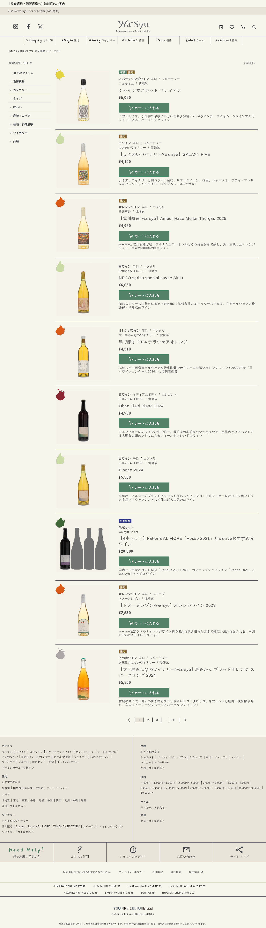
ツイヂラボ (89, 826)
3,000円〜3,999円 (214, 782)
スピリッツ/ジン (100, 756)
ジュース (23, 761)
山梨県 (17, 787)
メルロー (236, 757)
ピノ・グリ (221, 757)
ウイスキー (8, 761)
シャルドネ (147, 757)
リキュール (80, 756)
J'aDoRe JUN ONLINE (105, 886)
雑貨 (51, 761)
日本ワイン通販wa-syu (20, 51)
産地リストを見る (12, 806)
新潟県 (28, 787)
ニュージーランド (57, 787)
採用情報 (194, 872)
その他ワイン (10, 756)
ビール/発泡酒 (62, 756)
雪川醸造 (7, 826)
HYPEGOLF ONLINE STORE (176, 892)
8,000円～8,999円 (225, 787)
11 (174, 720)
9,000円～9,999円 (250, 787)
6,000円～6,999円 (176, 787)
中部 (33, 800)
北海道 (6, 800)
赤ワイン (7, 751)
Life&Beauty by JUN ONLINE (143, 886)
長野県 (40, 787)
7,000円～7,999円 (200, 787)
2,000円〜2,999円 (189, 782)
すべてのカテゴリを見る (16, 767)
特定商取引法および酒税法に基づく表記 (87, 872)
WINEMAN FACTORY (66, 826)
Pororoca (146, 892)
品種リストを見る (151, 768)
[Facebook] (28, 26)
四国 (58, 800)
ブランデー (44, 756)
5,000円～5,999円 (151, 787)
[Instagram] (15, 26)
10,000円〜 (147, 792)
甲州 (208, 757)
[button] (249, 63)
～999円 (146, 782)
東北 (15, 800)
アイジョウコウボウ (111, 826)
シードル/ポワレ (107, 751)
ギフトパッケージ (67, 761)
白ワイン (21, 751)
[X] (40, 26)
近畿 (41, 800)
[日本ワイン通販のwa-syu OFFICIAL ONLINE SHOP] (132, 25)
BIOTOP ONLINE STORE (117, 892)
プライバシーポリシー (131, 872)
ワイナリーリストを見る (16, 832)
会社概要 (176, 872)
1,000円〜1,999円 (164, 782)
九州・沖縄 (71, 800)
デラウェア (196, 757)
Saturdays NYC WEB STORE (79, 892)
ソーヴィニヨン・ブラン (171, 757)
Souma (20, 826)
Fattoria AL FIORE (39, 826)
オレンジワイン (85, 751)
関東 (24, 800)
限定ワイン (27, 756)
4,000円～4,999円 (238, 782)
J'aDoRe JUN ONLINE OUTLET (185, 886)
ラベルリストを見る (153, 807)
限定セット (39, 761)
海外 (83, 800)
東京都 (6, 787)
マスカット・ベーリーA (155, 762)
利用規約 (157, 872)
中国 (50, 800)
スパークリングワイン (59, 751)
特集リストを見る (151, 821)
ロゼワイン (36, 751)
